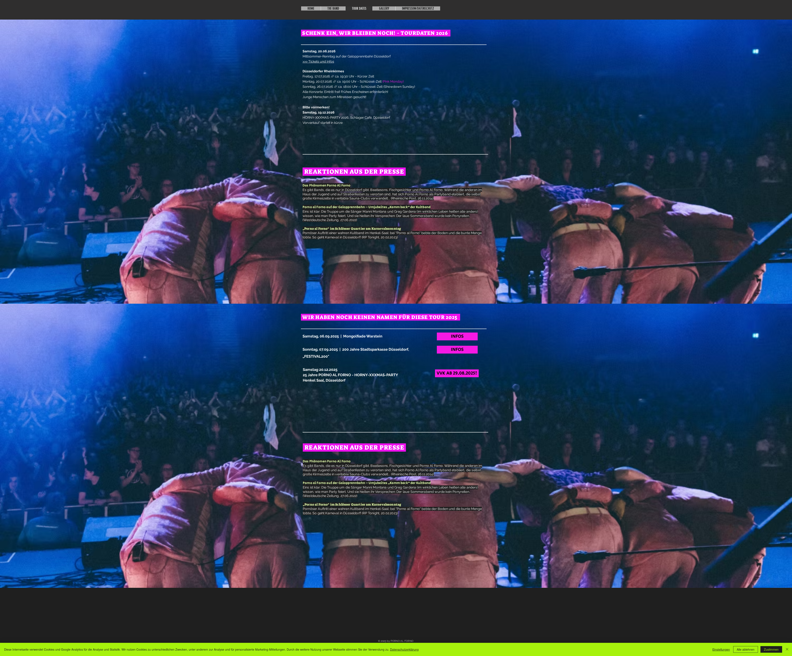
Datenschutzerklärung (404, 649)
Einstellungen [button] (721, 649)
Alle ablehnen (745, 649)
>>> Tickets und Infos (318, 61)
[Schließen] (787, 649)
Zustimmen (771, 649)
